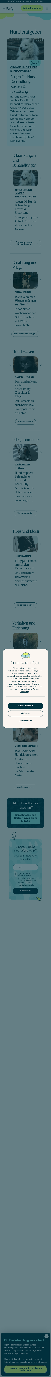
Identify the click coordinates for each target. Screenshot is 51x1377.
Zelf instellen (25, 721)
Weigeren (25, 713)
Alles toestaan (25, 706)
